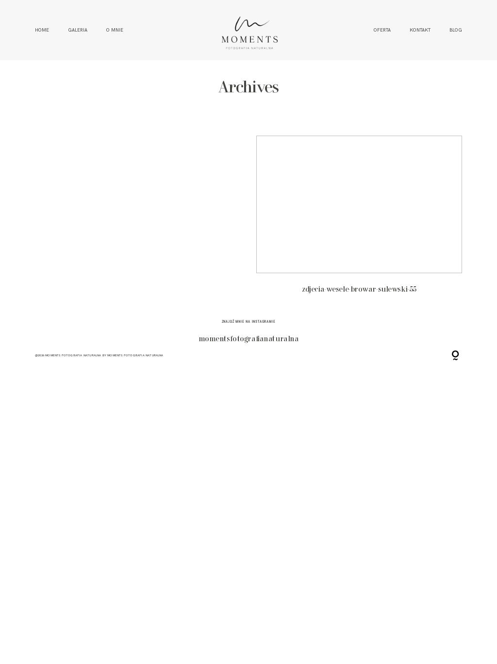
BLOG (455, 30)
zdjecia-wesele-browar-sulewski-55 (359, 220)
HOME (42, 30)
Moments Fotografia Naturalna (135, 355)
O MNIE (114, 30)
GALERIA (77, 30)
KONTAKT (420, 30)
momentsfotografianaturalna (249, 339)
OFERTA (382, 30)
